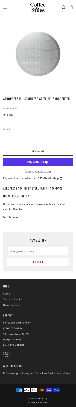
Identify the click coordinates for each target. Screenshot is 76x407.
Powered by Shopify (38, 398)
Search (7, 293)
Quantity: (7, 129)
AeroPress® (10, 108)
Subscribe (38, 261)
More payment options (38, 171)
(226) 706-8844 (13, 328)
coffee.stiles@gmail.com (17, 322)
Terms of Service (12, 299)
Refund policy (11, 305)
